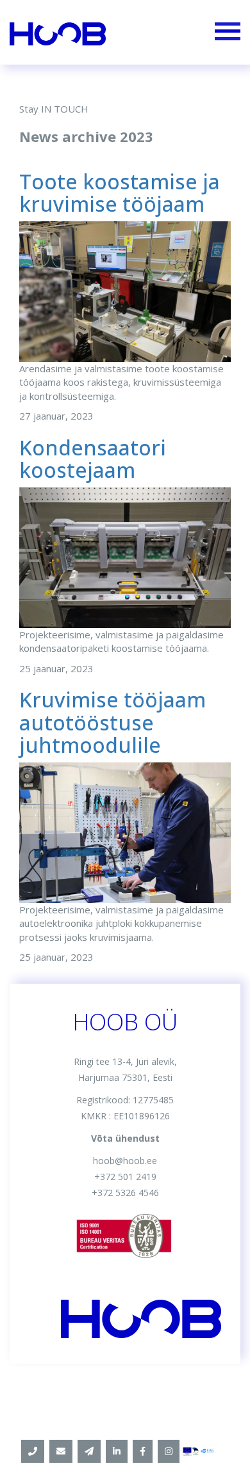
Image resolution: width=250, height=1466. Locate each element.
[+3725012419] (32, 1451)
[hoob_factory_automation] (168, 1451)
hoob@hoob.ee (125, 1161)
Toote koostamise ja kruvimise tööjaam (119, 192)
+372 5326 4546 (125, 1192)
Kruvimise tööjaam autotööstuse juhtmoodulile (112, 722)
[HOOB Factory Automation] (117, 1451)
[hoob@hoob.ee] (60, 1451)
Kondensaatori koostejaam (92, 459)
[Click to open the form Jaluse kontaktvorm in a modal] (89, 1451)
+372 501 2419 (125, 1176)
